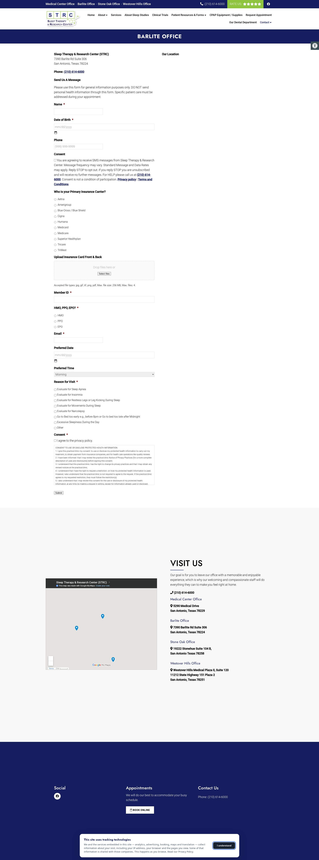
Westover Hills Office (137, 4)
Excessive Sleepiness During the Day (78, 422)
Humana (63, 221)
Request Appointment (259, 15)
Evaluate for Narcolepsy (71, 411)
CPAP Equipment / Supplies (226, 15)
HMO (61, 315)
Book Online (141, 810)
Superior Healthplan (69, 238)
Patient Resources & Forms (187, 15)
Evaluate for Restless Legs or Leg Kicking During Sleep (88, 400)
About (101, 15)
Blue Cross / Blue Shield (71, 210)
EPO (60, 326)
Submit (58, 493)
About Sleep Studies (137, 15)
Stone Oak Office (109, 4)
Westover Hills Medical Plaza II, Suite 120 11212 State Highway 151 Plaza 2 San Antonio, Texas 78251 (199, 674)
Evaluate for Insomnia (70, 394)
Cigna (61, 216)
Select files (104, 273)
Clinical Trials (160, 15)
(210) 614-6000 (215, 4)
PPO (60, 321)
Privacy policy (127, 179)
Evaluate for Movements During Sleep (79, 405)
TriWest (62, 250)
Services (116, 15)
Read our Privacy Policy (180, 851)
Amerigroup (64, 204)
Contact (264, 22)
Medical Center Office (60, 4)
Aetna (61, 199)
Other (60, 427)
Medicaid (63, 227)
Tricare (62, 244)
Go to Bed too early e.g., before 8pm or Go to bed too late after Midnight (98, 416)
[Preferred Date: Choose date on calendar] (55, 360)
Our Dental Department (243, 22)
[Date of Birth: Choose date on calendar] (55, 132)
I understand (224, 845)
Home (91, 15)
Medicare (63, 233)
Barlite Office (87, 4)
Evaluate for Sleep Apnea (71, 389)
